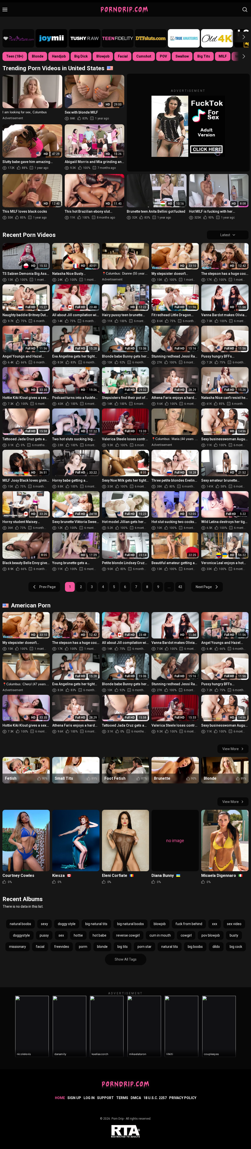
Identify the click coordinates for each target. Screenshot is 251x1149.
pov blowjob (210, 935)
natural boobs (20, 924)
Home (60, 1098)
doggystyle (21, 935)
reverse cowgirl (128, 935)
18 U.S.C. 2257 (155, 1098)
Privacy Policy (182, 1098)
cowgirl (186, 935)
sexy (44, 924)
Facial (123, 56)
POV (163, 56)
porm (83, 947)
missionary (17, 947)
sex (61, 935)
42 (180, 587)
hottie (78, 935)
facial (40, 947)
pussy (44, 935)
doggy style (66, 924)
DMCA (136, 1098)
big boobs (195, 947)
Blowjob (102, 56)
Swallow (182, 56)
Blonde (37, 56)
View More (230, 749)
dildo (216, 947)
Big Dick (81, 56)
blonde (102, 947)
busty (234, 935)
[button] (239, 37)
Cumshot (143, 56)
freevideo (61, 947)
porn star (144, 947)
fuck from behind (189, 924)
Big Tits (203, 56)
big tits (122, 947)
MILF (223, 56)
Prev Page (47, 587)
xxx (214, 924)
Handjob (59, 56)
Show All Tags (126, 959)
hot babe (99, 935)
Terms (122, 1098)
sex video (234, 924)
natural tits (169, 947)
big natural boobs (130, 924)
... (169, 587)
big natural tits (96, 924)
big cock (236, 947)
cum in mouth (160, 935)
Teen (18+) (14, 56)
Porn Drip (118, 1118)
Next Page (204, 587)
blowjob (160, 924)
